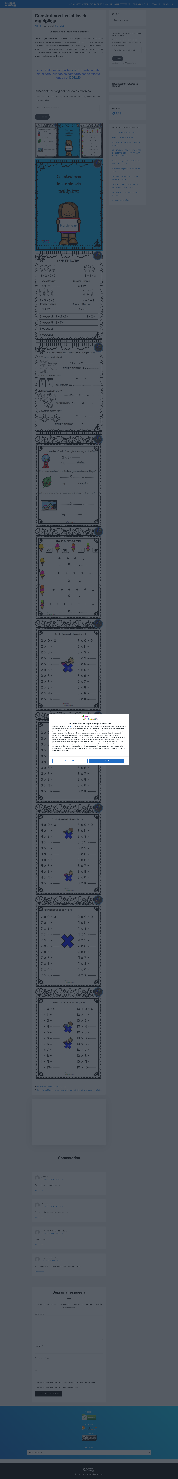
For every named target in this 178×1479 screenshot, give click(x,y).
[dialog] (89, 739)
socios (72, 726)
